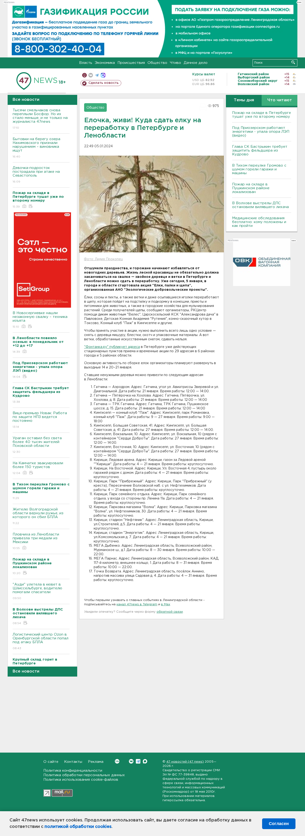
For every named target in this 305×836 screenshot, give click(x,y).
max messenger (103, 75)
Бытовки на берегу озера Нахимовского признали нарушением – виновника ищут (36, 148)
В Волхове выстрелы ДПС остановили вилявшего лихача (260, 205)
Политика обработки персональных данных (84, 775)
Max (145, 761)
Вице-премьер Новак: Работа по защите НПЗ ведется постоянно (40, 420)
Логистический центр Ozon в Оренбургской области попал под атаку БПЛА (40, 641)
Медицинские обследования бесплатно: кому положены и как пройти (259, 222)
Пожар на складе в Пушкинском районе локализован (250, 188)
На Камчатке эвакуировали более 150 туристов (38, 468)
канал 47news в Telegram (137, 604)
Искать (293, 62)
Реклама (95, 761)
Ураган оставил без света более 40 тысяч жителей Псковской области (37, 445)
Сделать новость (103, 83)
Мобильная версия (84, 75)
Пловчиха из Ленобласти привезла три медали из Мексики (36, 541)
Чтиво (175, 62)
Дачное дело (196, 62)
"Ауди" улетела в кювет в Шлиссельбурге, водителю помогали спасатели (37, 591)
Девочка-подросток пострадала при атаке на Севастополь (36, 174)
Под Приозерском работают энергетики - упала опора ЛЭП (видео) (260, 131)
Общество (157, 62)
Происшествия (131, 62)
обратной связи (170, 612)
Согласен (279, 823)
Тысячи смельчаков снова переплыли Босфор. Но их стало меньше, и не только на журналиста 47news (40, 119)
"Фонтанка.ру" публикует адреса (112, 347)
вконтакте (90, 75)
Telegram (138, 761)
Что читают (279, 100)
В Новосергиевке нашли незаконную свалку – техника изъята (40, 319)
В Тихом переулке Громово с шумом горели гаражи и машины (259, 169)
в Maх (165, 604)
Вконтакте (131, 761)
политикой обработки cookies (78, 827)
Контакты (73, 761)
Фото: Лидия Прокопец (103, 259)
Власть (85, 62)
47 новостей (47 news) (185, 761)
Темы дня (244, 100)
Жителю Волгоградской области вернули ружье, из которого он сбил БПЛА (38, 516)
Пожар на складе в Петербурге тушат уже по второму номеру (261, 114)
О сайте (50, 761)
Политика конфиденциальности (72, 770)
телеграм (97, 75)
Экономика (105, 62)
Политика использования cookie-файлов (80, 779)
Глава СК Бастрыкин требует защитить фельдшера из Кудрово (259, 150)
